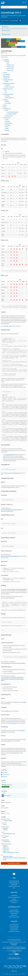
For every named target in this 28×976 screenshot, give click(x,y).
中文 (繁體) (24, 966)
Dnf (6, 92)
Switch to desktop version (14, 958)
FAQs (14, 888)
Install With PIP (6, 78)
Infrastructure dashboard (13, 897)
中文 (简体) (19, 966)
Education (5, 829)
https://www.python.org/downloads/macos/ (10, 556)
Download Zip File (9, 116)
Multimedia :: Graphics (8, 856)
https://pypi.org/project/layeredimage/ (13, 473)
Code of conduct (13, 928)
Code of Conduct (8, 123)
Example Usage (6, 74)
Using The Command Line (12, 112)
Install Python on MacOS (8, 94)
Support (6, 128)
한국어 (21, 967)
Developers (5, 828)
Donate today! (14, 944)
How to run (5, 99)
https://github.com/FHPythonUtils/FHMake (17, 589)
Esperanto (17, 967)
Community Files (6, 117)
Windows (7, 101)
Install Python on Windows (8, 83)
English (4, 837)
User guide (13, 884)
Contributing (8, 125)
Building (5, 105)
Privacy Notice (13, 929)
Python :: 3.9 (5, 846)
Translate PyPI (13, 913)
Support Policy (16, 753)
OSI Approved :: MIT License (9, 833)
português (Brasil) (23, 965)
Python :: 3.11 (6, 849)
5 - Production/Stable (7, 820)
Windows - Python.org (9, 87)
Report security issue (14, 926)
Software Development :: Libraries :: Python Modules (14, 858)
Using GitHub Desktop (12, 114)
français (13, 965)
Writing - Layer (10, 70)
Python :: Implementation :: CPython (11, 852)
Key (8, 63)
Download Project (7, 108)
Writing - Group (10, 68)
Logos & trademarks (14, 900)
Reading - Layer (10, 66)
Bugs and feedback (14, 910)
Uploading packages (13, 883)
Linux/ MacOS (8, 103)
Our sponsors (14, 902)
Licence (6, 119)
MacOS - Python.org (9, 97)
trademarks (8, 948)
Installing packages (13, 881)
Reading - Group (10, 65)
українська (6, 966)
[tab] (14, 27)
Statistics (14, 899)
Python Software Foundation (19, 948)
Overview (7, 61)
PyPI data (3, 782)
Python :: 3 (5, 845)
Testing (4, 107)
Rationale (7, 130)
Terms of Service (13, 924)
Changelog (7, 121)
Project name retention (13, 886)
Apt (6, 90)
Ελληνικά (10, 966)
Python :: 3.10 (6, 848)
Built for (6, 81)
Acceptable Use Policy (13, 931)
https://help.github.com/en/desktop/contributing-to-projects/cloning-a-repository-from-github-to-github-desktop (12, 679)
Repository (5, 776)
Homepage (5, 772)
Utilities (4, 859)
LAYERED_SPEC (7, 326)
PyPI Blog (13, 895)
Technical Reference (9, 454)
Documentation (6, 76)
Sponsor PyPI (14, 915)
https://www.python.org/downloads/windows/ (11, 509)
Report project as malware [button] (14, 863)
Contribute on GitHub (13, 911)
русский (9, 967)
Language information (8, 79)
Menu (23, 2)
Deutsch (14, 966)
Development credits (13, 917)
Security (7, 126)
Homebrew (7, 96)
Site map (14, 952)
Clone (6, 110)
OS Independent (6, 841)
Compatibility (6, 59)
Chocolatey (7, 85)
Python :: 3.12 (6, 851)
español (9, 965)
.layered (5, 72)
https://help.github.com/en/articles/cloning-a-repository (13, 663)
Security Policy (7, 741)
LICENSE (24, 702)
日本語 (17, 965)
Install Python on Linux (8, 88)
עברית (13, 967)
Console (5, 824)
